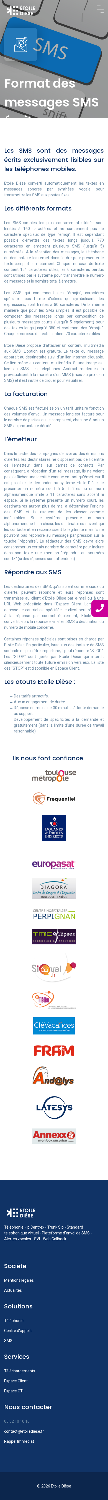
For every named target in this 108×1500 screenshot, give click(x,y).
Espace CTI (14, 1391)
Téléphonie (14, 1320)
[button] (100, 9)
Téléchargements (19, 1371)
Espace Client (16, 1381)
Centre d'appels (18, 1330)
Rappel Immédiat (19, 1441)
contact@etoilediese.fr (24, 1431)
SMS (8, 1340)
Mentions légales (19, 1280)
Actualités (13, 1290)
